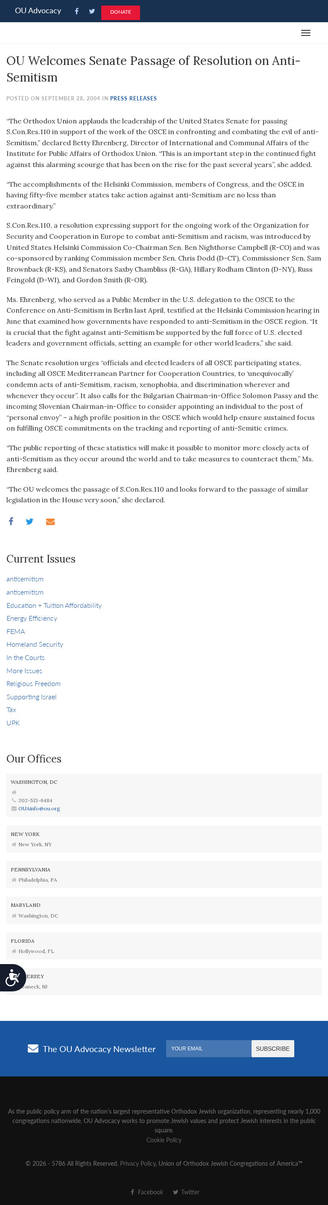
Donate (120, 11)
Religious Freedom (33, 683)
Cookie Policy (164, 1139)
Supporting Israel (31, 696)
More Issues (24, 670)
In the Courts (25, 657)
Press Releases (133, 98)
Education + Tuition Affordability (54, 605)
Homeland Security (34, 644)
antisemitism (25, 578)
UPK (13, 722)
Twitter (189, 1191)
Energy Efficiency (31, 618)
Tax (11, 709)
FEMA (15, 631)
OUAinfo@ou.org (39, 808)
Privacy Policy (137, 1163)
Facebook (149, 1191)
